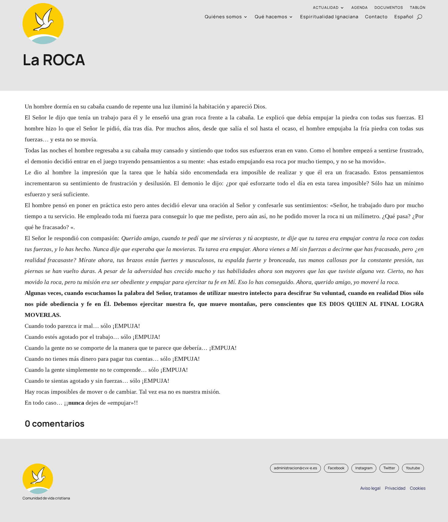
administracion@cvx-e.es (295, 468)
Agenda (359, 7)
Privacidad (394, 488)
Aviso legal (370, 488)
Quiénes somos (223, 17)
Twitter (389, 468)
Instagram (363, 468)
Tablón (417, 7)
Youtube (413, 468)
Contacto (376, 17)
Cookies (417, 488)
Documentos (389, 7)
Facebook (336, 468)
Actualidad (326, 7)
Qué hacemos (271, 17)
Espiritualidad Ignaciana (329, 17)
